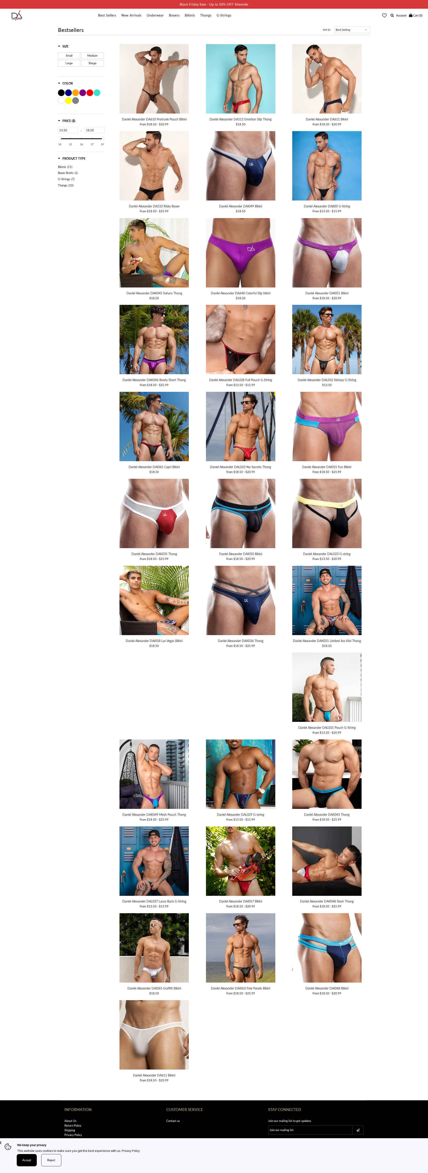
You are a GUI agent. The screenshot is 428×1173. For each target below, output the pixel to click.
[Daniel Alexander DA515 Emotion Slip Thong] (240, 79)
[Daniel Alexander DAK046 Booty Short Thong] (154, 340)
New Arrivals (131, 15)
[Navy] (68, 92)
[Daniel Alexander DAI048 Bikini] (326, 948)
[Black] (61, 92)
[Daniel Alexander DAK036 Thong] (240, 601)
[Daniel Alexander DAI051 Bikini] (326, 253)
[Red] (89, 92)
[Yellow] (68, 100)
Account (401, 15)
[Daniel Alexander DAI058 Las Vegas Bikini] (154, 601)
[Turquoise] (97, 92)
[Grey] (75, 100)
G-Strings (224, 15)
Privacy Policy (73, 1135)
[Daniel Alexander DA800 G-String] (326, 166)
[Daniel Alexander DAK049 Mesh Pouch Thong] (154, 774)
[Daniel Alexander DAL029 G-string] (240, 774)
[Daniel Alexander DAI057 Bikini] (240, 861)
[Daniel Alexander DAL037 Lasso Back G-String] (154, 861)
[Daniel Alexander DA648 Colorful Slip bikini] (240, 253)
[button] (63, 46)
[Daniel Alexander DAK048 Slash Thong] (326, 861)
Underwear (155, 15)
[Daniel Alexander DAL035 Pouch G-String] (326, 688)
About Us (70, 1121)
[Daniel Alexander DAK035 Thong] (154, 514)
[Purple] (82, 92)
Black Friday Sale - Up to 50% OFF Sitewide (214, 4)
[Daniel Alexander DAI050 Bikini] (240, 514)
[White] (61, 100)
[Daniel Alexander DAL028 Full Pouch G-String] (240, 340)
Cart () (417, 15)
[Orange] (75, 92)
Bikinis (190, 15)
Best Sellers (107, 15)
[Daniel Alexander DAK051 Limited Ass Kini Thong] (326, 601)
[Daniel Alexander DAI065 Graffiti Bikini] (154, 948)
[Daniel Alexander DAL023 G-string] (326, 514)
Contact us (173, 1121)
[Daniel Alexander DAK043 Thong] (326, 774)
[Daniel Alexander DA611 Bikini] (326, 79)
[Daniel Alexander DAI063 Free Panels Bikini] (240, 948)
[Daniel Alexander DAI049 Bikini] (240, 166)
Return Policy (72, 1125)
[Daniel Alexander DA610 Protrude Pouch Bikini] (154, 79)
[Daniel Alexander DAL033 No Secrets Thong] (240, 427)
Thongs (206, 15)
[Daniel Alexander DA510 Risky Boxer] (154, 166)
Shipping (69, 1130)
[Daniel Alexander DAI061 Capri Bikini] (154, 427)
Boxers (174, 15)
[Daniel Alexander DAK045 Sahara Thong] (154, 253)
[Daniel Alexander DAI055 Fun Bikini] (326, 427)
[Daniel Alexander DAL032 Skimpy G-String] (326, 340)
